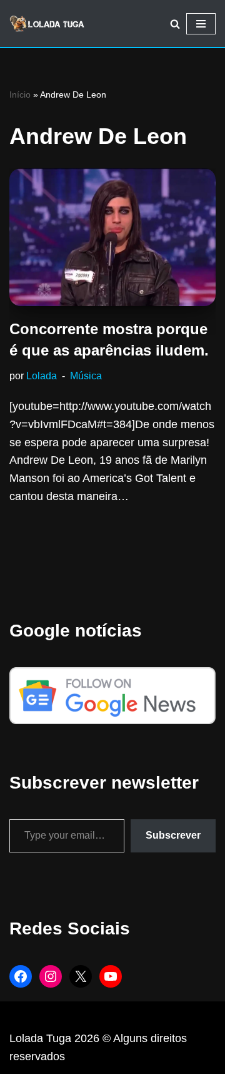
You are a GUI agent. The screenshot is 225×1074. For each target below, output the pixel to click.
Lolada (41, 375)
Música (86, 375)
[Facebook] (20, 976)
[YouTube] (110, 976)
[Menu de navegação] (201, 23)
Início (20, 95)
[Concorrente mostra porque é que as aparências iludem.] (112, 237)
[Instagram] (50, 976)
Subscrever (173, 835)
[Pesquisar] (175, 24)
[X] (80, 976)
